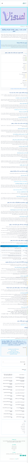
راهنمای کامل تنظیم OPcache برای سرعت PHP (8, 417)
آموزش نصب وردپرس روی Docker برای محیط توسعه (7, 408)
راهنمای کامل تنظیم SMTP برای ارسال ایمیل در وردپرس (7, 402)
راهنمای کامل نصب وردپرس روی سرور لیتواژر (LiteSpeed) (7, 383)
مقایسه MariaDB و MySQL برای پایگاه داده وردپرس (8, 414)
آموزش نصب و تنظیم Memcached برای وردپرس (20, 417)
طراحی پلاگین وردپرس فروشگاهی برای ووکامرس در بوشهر (13, 352)
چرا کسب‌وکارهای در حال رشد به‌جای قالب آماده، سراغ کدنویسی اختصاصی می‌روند (8, 374)
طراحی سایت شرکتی (14, 447)
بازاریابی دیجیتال (23, 424)
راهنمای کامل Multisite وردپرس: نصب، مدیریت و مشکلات (20, 408)
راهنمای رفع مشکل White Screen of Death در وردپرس (7, 389)
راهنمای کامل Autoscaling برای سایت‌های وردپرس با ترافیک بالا (8, 386)
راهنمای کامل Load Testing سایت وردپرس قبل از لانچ (7, 399)
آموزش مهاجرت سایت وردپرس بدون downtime (8, 411)
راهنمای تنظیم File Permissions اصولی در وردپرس (8, 393)
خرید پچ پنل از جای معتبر (21, 374)
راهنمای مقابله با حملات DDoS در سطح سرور (7, 377)
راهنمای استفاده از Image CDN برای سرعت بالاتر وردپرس (7, 380)
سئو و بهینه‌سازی (23, 429)
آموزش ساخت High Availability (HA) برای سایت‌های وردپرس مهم (19, 377)
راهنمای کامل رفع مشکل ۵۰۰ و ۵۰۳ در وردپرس (8, 396)
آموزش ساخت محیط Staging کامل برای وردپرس (20, 396)
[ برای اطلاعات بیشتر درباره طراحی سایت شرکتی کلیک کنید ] (20, 181)
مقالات (24, 432)
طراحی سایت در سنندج (13, 350)
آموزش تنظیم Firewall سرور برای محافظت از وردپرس (19, 399)
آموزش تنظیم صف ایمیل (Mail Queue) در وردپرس (8, 405)
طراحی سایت (24, 431)
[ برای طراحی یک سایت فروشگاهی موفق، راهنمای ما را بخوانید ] (20, 189)
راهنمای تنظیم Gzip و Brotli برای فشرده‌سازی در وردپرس (19, 411)
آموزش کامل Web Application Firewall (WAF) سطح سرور (20, 380)
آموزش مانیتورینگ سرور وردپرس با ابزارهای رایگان (19, 386)
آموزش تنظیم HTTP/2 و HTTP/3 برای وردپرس (19, 383)
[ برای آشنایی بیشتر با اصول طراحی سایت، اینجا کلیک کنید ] (20, 109)
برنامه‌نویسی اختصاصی (23, 426)
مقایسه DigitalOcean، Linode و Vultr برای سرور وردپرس (19, 405)
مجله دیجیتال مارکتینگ (14, 448)
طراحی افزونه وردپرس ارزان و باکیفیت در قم (13, 351)
